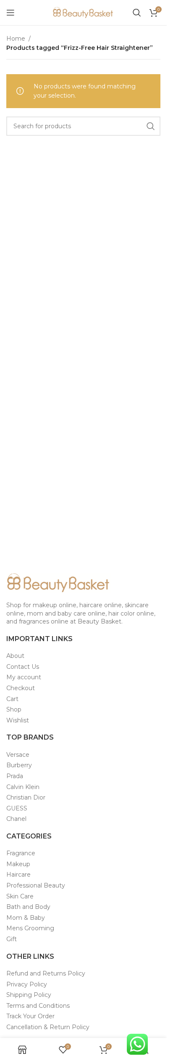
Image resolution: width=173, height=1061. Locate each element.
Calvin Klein (22, 787)
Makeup (18, 864)
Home (15, 38)
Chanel (16, 819)
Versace (17, 754)
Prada (14, 776)
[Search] (136, 12)
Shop (13, 709)
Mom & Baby (25, 917)
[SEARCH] (150, 126)
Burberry (19, 765)
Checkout (20, 688)
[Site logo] (83, 12)
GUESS (16, 808)
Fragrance (20, 853)
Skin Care (20, 896)
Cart (12, 699)
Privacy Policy (26, 984)
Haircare (18, 874)
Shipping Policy (28, 995)
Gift (11, 939)
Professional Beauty (35, 885)
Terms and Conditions (38, 1005)
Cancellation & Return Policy (47, 1027)
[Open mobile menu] (10, 12)
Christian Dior (25, 797)
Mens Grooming (30, 928)
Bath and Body (28, 907)
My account (23, 677)
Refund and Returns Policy (45, 973)
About (15, 656)
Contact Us (22, 666)
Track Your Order (30, 1016)
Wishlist (17, 720)
